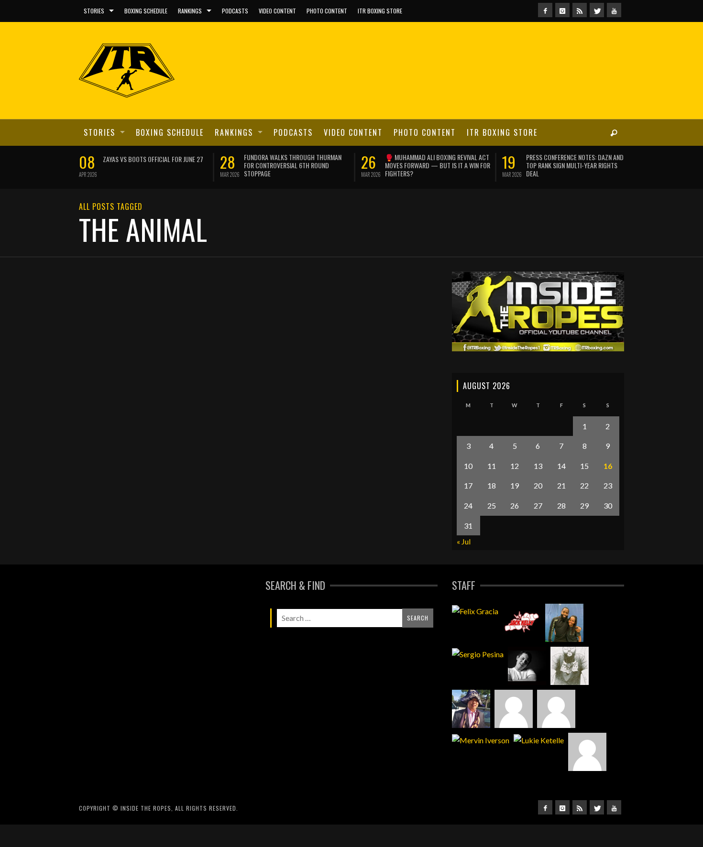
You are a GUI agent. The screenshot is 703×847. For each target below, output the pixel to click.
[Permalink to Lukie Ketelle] (539, 739)
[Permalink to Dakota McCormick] (527, 666)
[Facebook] (545, 10)
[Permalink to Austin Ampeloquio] (556, 709)
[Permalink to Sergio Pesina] (478, 653)
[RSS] (579, 10)
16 (608, 465)
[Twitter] (597, 10)
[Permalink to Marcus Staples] (587, 752)
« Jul (464, 541)
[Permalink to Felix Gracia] (475, 610)
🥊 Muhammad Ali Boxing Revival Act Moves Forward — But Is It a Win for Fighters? (437, 165)
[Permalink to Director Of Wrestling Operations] (513, 709)
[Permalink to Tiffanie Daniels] (564, 623)
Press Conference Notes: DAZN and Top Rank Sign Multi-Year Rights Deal (575, 165)
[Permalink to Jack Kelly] (522, 623)
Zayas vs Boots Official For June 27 (153, 159)
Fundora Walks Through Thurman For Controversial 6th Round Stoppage (292, 165)
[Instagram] (562, 10)
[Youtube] (614, 10)
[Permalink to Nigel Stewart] (569, 666)
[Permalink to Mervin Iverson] (480, 739)
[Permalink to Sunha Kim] (471, 709)
